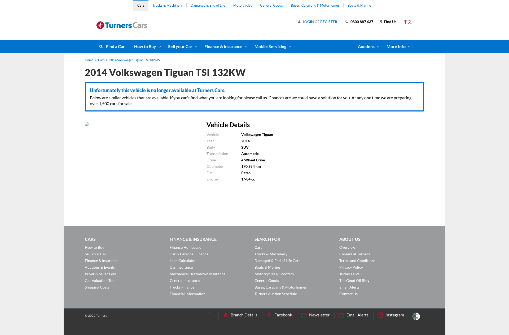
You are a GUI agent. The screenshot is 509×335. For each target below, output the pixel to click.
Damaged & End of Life (208, 5)
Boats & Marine (359, 5)
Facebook (283, 314)
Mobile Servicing (270, 46)
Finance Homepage (185, 247)
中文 (408, 21)
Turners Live (349, 274)
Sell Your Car (95, 254)
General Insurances (185, 280)
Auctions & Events (100, 267)
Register (328, 21)
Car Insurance (181, 267)
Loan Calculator (183, 260)
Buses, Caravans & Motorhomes (315, 5)
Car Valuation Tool (100, 280)
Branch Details (244, 314)
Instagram (394, 314)
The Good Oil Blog (354, 280)
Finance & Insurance (223, 46)
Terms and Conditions (357, 260)
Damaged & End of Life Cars (277, 260)
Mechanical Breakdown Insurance (197, 274)
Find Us (390, 21)
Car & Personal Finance (189, 254)
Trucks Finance (182, 287)
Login (308, 21)
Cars (140, 5)
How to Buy (145, 46)
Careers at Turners (354, 254)
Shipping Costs (97, 287)
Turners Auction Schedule (275, 293)
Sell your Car (180, 46)
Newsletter (319, 314)
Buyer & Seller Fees (100, 274)
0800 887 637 (361, 21)
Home (89, 60)
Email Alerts (349, 287)
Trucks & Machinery (167, 5)
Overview (347, 247)
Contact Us (348, 293)
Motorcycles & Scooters (274, 274)
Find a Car (115, 46)
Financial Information (187, 293)
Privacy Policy (351, 267)
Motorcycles (242, 5)
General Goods (271, 5)
